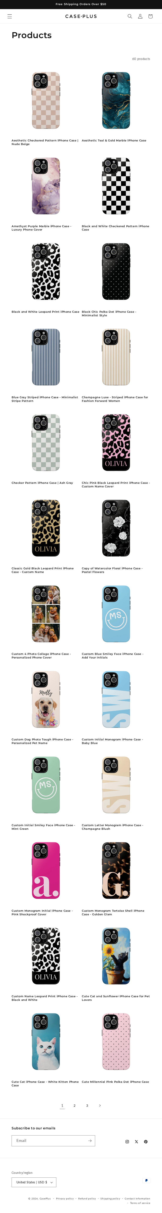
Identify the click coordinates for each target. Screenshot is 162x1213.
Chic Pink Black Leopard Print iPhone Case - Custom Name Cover (116, 484)
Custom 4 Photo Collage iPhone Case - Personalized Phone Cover (41, 655)
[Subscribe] (90, 1140)
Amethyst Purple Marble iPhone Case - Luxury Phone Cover (42, 227)
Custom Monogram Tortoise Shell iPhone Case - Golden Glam (113, 912)
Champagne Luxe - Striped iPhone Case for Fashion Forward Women (115, 399)
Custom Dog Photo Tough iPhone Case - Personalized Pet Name (42, 741)
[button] (10, 16)
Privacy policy (65, 1198)
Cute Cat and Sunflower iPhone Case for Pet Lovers (116, 997)
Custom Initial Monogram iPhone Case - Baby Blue (112, 741)
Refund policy (87, 1198)
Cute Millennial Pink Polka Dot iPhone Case (115, 1081)
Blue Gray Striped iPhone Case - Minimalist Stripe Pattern (45, 399)
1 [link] (62, 1105)
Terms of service (140, 1203)
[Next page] (100, 1106)
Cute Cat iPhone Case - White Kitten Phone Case (45, 1083)
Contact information (137, 1198)
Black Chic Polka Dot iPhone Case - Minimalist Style (109, 313)
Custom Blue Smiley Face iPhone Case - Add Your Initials (112, 655)
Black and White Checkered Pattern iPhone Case (115, 227)
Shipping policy (110, 1198)
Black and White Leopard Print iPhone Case (46, 311)
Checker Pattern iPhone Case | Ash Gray (42, 482)
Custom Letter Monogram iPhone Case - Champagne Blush (112, 826)
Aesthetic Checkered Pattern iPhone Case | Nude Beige (45, 142)
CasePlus (46, 1198)
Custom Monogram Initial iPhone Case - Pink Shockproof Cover (42, 912)
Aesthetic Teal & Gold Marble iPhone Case (114, 140)
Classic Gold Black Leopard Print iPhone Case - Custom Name (43, 570)
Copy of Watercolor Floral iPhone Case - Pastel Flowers (112, 570)
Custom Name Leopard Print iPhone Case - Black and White (45, 997)
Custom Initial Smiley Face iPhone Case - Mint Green (43, 826)
